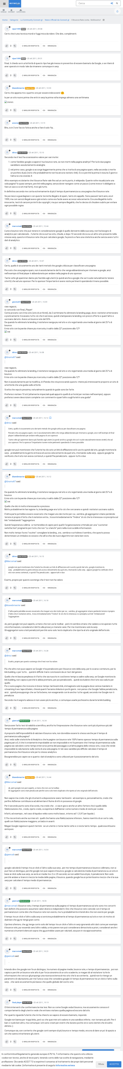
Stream (3, 12)
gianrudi (15, 721)
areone (15, 123)
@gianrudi (9, 854)
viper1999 (16, 29)
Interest (11, 12)
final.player (17, 1002)
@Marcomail (10, 561)
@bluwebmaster (12, 605)
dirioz (14, 153)
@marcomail (10, 906)
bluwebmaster (18, 88)
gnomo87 (16, 302)
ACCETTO (114, 1064)
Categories (20, 12)
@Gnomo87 (10, 357)
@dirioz (8, 423)
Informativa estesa (65, 1065)
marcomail (16, 226)
